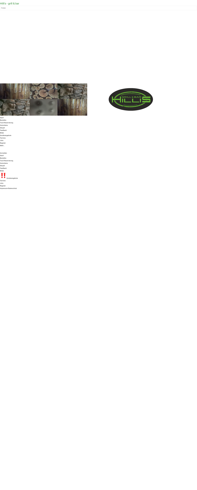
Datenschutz (12, 188)
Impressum (4, 188)
